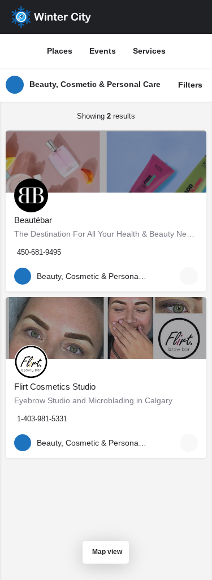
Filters (190, 84)
